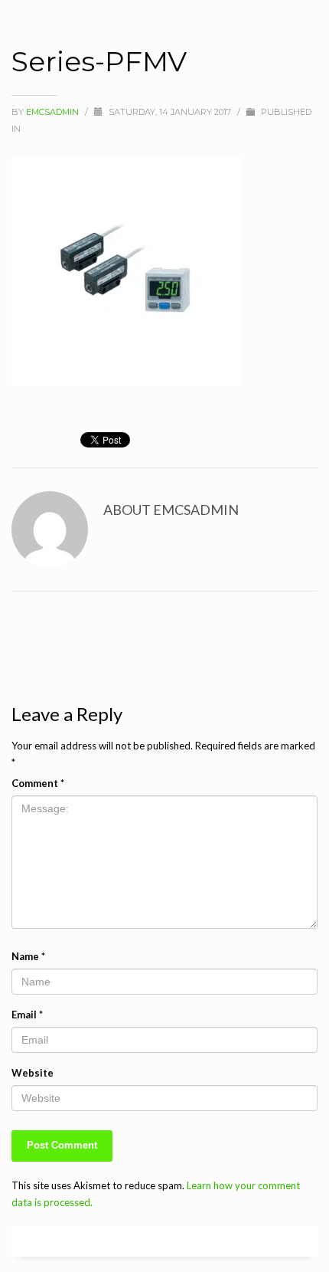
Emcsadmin (53, 112)
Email (27, 1014)
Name (28, 956)
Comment (37, 783)
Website (32, 1073)
